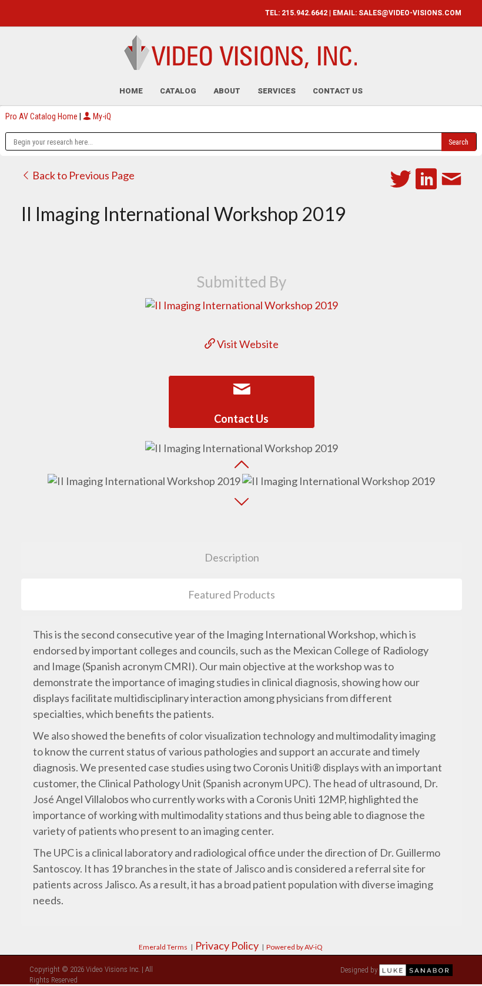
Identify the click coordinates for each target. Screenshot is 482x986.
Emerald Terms (163, 946)
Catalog (178, 90)
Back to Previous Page (83, 175)
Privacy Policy (227, 945)
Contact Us (338, 90)
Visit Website (247, 343)
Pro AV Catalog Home (42, 116)
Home (131, 90)
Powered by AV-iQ (294, 946)
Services (276, 90)
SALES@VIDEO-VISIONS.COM (410, 13)
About (226, 90)
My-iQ (101, 116)
